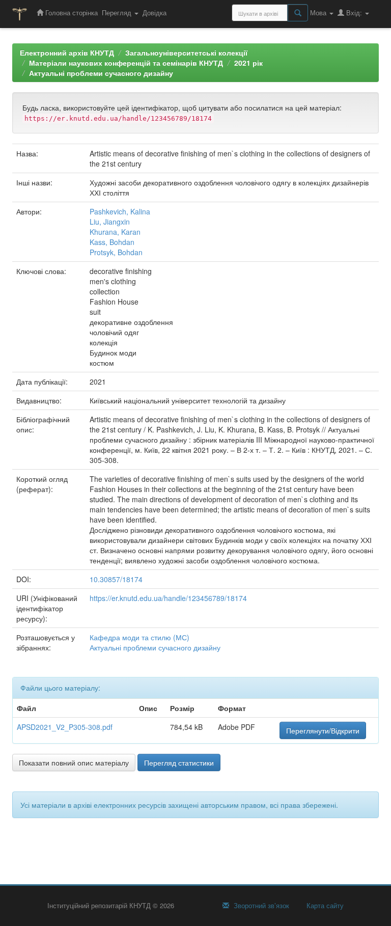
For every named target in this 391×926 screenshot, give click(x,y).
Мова (319, 12)
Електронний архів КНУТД (67, 52)
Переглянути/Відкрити (322, 730)
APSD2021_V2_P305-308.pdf (65, 727)
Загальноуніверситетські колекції (186, 52)
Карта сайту (324, 905)
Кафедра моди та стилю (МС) (139, 637)
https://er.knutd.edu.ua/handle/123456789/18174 (168, 598)
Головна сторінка (70, 12)
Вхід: (354, 12)
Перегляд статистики (179, 762)
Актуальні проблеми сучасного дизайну (101, 73)
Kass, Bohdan (112, 242)
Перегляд (117, 12)
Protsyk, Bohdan (116, 252)
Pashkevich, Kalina (120, 211)
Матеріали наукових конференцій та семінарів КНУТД (126, 63)
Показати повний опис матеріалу (74, 762)
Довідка (154, 12)
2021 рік (248, 63)
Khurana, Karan (115, 232)
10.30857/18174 (116, 579)
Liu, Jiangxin (110, 221)
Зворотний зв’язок (260, 905)
